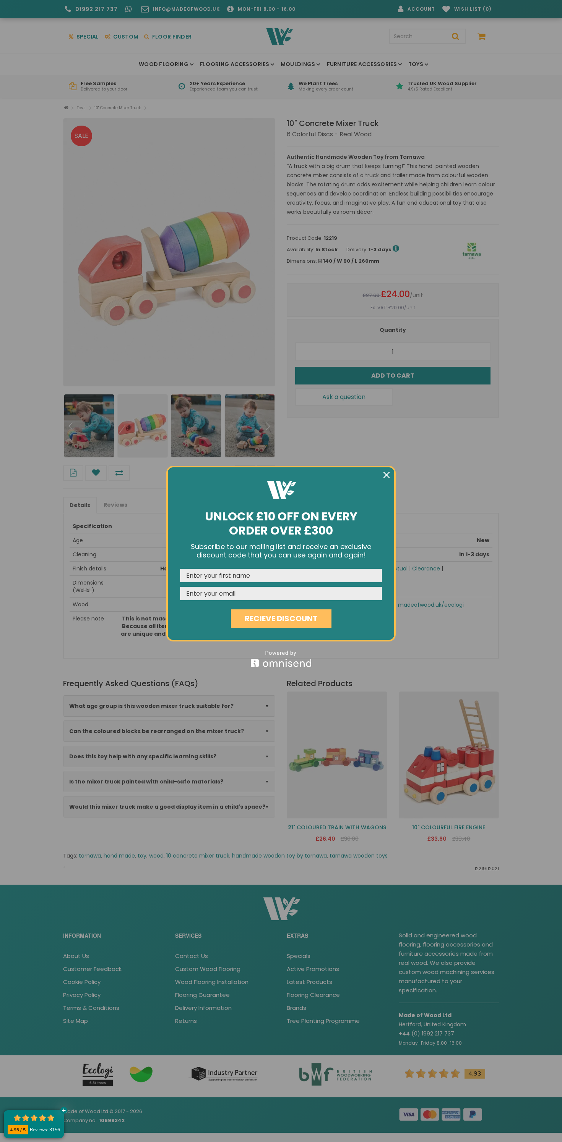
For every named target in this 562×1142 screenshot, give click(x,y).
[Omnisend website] (281, 658)
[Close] (386, 475)
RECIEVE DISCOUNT (281, 618)
